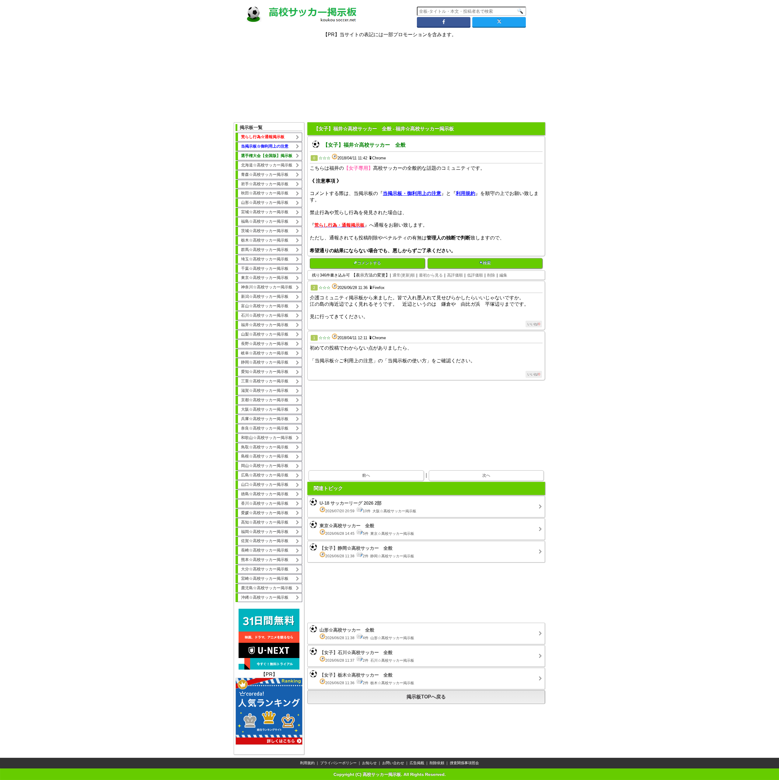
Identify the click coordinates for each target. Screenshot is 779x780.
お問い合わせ (393, 763)
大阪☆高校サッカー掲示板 (264, 409)
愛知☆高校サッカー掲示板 (264, 371)
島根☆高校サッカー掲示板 (264, 456)
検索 (487, 263)
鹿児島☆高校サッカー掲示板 (266, 588)
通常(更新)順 (404, 275)
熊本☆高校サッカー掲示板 (264, 559)
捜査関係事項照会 (464, 763)
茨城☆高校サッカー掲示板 (264, 230)
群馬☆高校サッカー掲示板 (264, 249)
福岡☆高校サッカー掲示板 (264, 531)
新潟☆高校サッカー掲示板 (264, 296)
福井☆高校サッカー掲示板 (264, 324)
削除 (491, 275)
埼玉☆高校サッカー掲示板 (264, 259)
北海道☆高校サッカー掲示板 (266, 165)
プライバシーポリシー (338, 763)
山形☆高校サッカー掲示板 (264, 202)
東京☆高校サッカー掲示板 (264, 277)
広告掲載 (417, 763)
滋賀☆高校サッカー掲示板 (264, 390)
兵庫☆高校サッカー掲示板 (264, 418)
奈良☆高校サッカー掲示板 (264, 428)
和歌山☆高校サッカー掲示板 (266, 437)
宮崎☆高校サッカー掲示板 (264, 578)
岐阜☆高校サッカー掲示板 (264, 353)
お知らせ (369, 763)
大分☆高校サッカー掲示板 (264, 569)
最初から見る (431, 275)
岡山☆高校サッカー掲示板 (264, 465)
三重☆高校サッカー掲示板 (264, 381)
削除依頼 (437, 763)
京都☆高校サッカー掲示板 (264, 400)
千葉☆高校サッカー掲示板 (264, 268)
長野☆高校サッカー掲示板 (264, 343)
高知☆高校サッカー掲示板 (264, 522)
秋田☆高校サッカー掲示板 (264, 193)
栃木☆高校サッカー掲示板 (264, 240)
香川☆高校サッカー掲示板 (264, 503)
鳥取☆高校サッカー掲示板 (264, 447)
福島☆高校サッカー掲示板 (264, 221)
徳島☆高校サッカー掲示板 (264, 494)
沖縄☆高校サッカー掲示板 (264, 597)
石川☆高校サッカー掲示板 (264, 315)
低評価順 (475, 275)
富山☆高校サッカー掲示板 (264, 306)
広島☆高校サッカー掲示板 (264, 475)
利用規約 (307, 763)
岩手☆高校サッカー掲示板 (264, 184)
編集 (503, 275)
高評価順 (455, 275)
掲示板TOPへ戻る (426, 696)
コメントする (369, 263)
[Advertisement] (389, 76)
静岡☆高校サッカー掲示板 (264, 362)
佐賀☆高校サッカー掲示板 (264, 540)
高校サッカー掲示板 (382, 774)
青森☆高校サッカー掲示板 (264, 174)
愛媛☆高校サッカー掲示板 (264, 512)
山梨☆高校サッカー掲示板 (264, 334)
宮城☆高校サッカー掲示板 (264, 212)
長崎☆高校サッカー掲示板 (264, 550)
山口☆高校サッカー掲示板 (264, 484)
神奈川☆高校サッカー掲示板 (266, 287)
